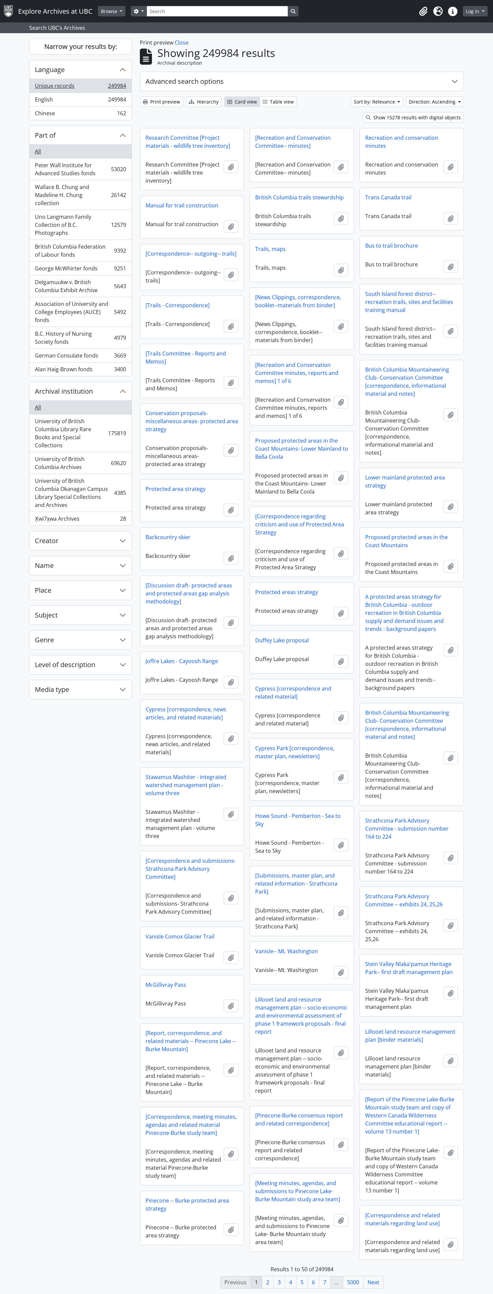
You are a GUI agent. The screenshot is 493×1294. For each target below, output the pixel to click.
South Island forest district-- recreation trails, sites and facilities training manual (409, 302)
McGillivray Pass (166, 984)
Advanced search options (185, 81)
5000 (353, 1282)
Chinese (80, 115)
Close (181, 42)
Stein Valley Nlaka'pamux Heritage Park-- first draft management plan (409, 968)
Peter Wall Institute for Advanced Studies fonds (80, 169)
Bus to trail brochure (391, 245)
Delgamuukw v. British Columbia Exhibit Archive (80, 286)
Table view (281, 102)
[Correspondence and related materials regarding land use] (402, 1219)
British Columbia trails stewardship (299, 197)
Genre (44, 639)
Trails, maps (270, 249)
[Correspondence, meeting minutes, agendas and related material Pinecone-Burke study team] (191, 1125)
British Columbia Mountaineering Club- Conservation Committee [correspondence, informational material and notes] (407, 381)
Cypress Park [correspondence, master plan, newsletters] (294, 752)
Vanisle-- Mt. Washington (286, 951)
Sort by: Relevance (375, 102)
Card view (245, 102)
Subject (46, 615)
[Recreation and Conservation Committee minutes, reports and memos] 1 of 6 (296, 373)
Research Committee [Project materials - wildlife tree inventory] (188, 141)
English (80, 101)
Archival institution (64, 391)
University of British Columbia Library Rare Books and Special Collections (80, 433)
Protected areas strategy (286, 592)
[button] (423, 11)
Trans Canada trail (388, 197)
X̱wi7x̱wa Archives (80, 520)
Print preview (164, 102)
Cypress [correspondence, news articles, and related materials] (186, 713)
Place (43, 590)
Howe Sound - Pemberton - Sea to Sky (298, 820)
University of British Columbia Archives (80, 463)
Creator (46, 540)
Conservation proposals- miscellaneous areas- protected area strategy (192, 421)
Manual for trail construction (182, 205)
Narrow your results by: (80, 46)
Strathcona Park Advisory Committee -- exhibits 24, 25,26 (404, 900)
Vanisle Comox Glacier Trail (180, 936)
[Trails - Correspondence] (178, 305)
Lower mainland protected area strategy (405, 481)
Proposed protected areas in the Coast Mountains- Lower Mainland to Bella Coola (301, 448)
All (38, 151)
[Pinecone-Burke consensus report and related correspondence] (299, 1119)
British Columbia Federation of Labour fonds (80, 250)
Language (50, 69)
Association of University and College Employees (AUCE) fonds (80, 312)
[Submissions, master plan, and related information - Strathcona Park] (296, 883)
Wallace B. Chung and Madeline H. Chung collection (80, 195)
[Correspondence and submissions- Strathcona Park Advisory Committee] (191, 869)
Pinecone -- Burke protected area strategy (187, 1204)
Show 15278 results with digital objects (416, 117)
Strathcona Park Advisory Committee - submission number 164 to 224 (407, 828)
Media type (52, 689)
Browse (110, 11)
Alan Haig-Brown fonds (80, 371)
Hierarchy (207, 102)
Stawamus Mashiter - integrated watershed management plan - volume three (186, 785)
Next (373, 1282)
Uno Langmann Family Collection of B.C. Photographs (80, 225)
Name (44, 565)
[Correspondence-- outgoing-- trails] (191, 253)
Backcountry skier (168, 537)
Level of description (65, 664)
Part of (45, 135)
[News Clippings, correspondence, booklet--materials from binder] (298, 301)
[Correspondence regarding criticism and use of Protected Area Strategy (299, 524)
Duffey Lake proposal (282, 640)
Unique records (80, 87)
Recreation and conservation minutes (401, 141)
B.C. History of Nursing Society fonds (80, 337)
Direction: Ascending (433, 102)
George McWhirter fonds (80, 270)
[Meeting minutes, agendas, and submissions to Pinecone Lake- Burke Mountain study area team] (297, 1191)
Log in (473, 11)
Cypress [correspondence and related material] (293, 692)
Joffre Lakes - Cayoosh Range (182, 661)
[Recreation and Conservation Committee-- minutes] (293, 141)
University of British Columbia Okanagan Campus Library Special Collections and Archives (80, 493)
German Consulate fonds (80, 357)
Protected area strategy (176, 489)
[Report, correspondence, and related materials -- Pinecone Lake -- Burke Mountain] (191, 1041)
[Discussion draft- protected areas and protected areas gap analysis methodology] (189, 593)
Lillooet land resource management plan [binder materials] (410, 1035)
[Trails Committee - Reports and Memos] (186, 357)
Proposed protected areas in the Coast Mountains (406, 541)
